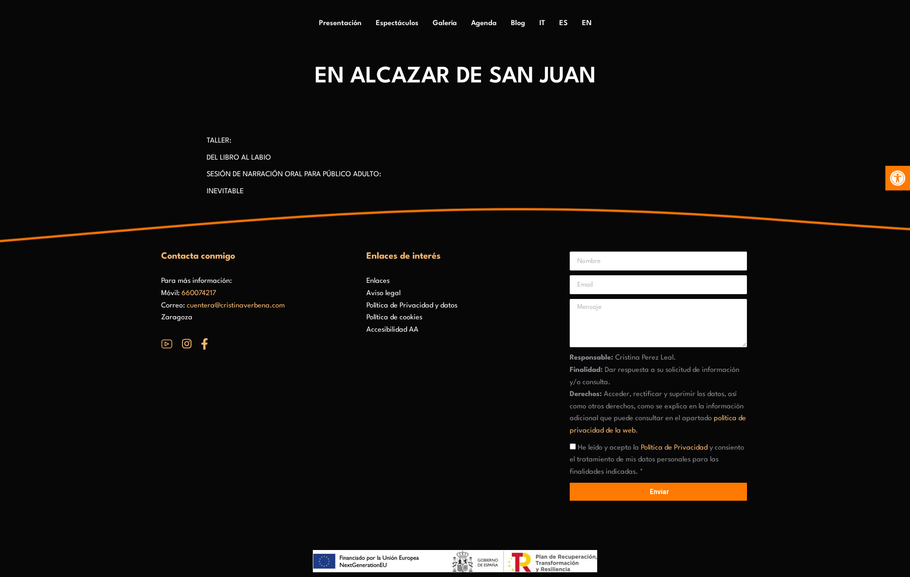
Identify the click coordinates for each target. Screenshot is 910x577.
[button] (897, 178)
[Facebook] (204, 344)
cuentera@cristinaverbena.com (236, 305)
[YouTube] (167, 344)
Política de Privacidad (674, 447)
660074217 (199, 293)
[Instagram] (186, 343)
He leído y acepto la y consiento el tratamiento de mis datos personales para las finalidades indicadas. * (657, 460)
